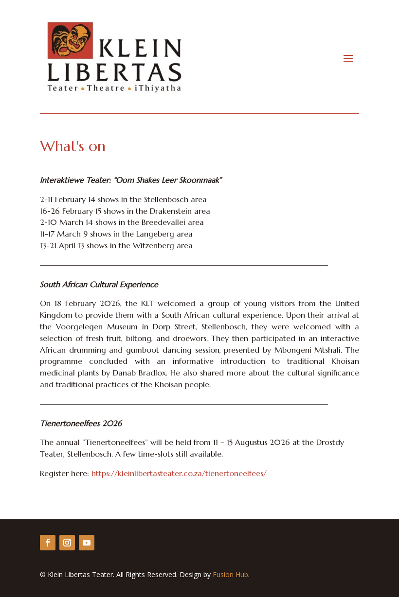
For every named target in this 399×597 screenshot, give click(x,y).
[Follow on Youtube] (86, 542)
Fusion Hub (230, 574)
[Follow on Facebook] (47, 542)
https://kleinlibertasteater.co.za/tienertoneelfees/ (179, 473)
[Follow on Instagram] (67, 542)
